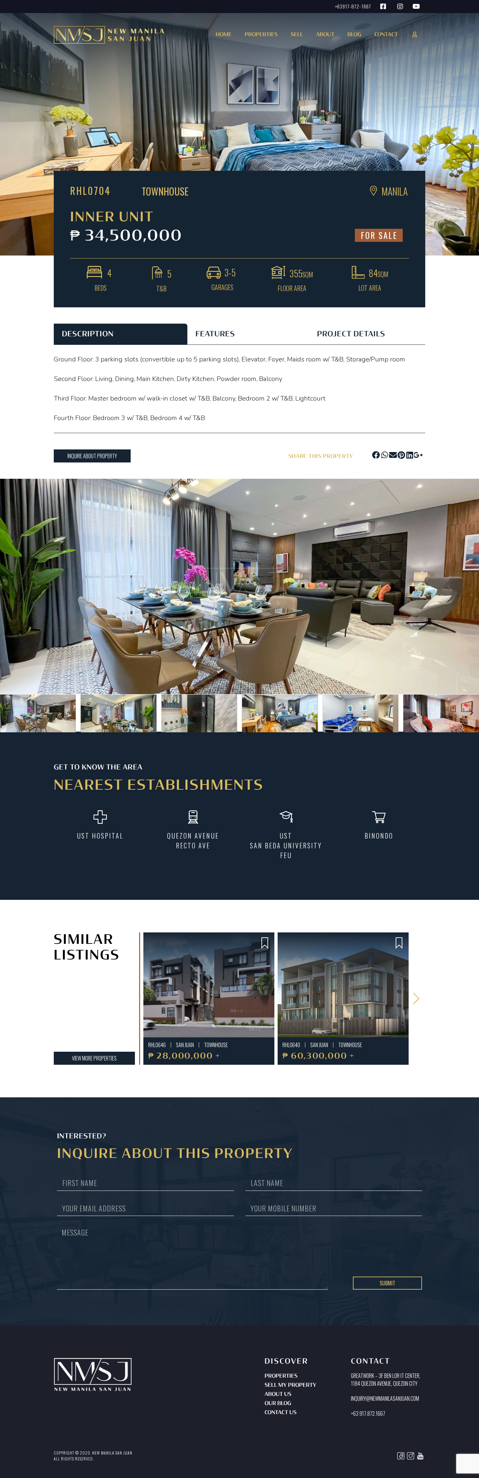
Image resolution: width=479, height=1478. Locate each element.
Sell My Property (290, 1385)
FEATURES (215, 334)
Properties (281, 1376)
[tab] (120, 334)
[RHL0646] (208, 984)
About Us (278, 1394)
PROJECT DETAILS (351, 334)
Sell (297, 34)
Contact (386, 34)
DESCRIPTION (88, 334)
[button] (259, 37)
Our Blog (278, 1403)
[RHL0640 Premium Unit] (343, 984)
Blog (354, 34)
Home (224, 34)
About (325, 34)
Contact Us (281, 1412)
